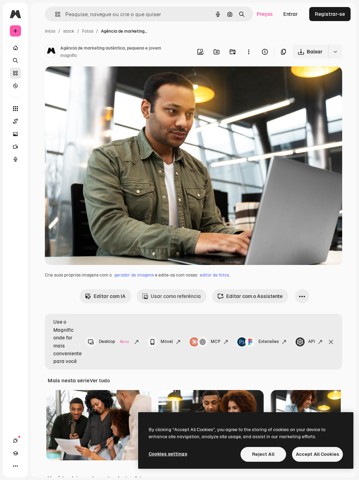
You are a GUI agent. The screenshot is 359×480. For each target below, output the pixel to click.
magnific (68, 55)
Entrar (290, 14)
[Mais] (15, 466)
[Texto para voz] (15, 159)
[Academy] (15, 453)
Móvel (167, 341)
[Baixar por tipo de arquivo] (335, 52)
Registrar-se (330, 14)
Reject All (263, 454)
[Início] (15, 47)
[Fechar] (331, 342)
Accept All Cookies (317, 454)
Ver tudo (100, 380)
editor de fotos (214, 275)
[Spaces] (15, 121)
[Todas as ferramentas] (15, 108)
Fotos (87, 31)
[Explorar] (15, 85)
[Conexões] (15, 440)
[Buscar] (15, 60)
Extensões (268, 341)
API (311, 341)
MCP (216, 341)
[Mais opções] (249, 52)
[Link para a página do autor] (51, 52)
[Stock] (15, 73)
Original (90, 80)
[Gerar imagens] (15, 134)
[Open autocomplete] (55, 14)
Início (50, 31)
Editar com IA (110, 296)
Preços (265, 14)
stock (68, 31)
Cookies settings (168, 454)
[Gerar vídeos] (15, 146)
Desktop (114, 341)
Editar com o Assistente (254, 296)
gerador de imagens (134, 275)
